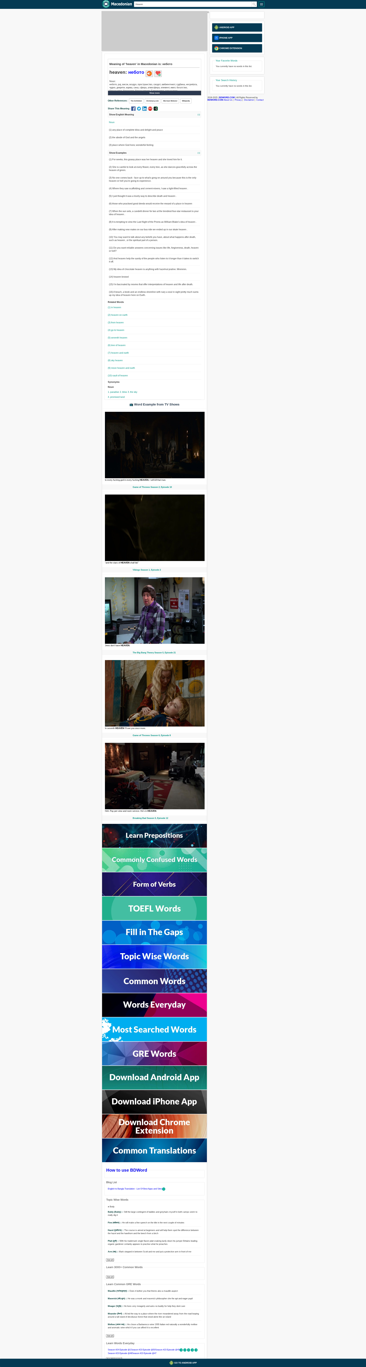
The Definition (136, 101)
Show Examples (154, 153)
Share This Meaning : (119, 108)
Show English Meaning (154, 114)
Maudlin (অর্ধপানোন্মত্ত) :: (119, 1291)
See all (110, 1260)
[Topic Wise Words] (154, 968)
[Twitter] (139, 110)
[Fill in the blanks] (154, 943)
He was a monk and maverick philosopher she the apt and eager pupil (150, 1298)
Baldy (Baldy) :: (116, 1212)
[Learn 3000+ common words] (154, 992)
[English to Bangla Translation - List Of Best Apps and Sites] (163, 1190)
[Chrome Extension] (154, 1137)
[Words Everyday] (154, 1016)
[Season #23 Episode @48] (192, 1351)
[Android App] (154, 1089)
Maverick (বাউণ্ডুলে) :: (118, 1298)
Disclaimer (249, 100)
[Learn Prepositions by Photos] (154, 847)
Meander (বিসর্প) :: (116, 1313)
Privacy (238, 100)
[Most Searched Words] (154, 1040)
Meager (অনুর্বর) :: (116, 1306)
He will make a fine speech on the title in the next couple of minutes (146, 1222)
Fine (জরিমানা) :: (115, 1222)
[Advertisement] (154, 31)
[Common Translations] (154, 1161)
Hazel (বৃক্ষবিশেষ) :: (116, 1230)
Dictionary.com (152, 101)
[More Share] (156, 110)
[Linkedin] (145, 110)
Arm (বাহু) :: (113, 1251)
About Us (228, 100)
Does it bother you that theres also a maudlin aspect (143, 1291)
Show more (154, 93)
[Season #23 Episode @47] (196, 1351)
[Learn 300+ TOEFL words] (154, 919)
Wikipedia (186, 101)
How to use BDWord (126, 1170)
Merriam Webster (170, 101)
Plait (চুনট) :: (114, 1241)
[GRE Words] (154, 1064)
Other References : (118, 100)
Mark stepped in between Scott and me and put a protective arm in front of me (149, 1251)
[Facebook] (134, 110)
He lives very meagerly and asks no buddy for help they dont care (146, 1306)
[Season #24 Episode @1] (181, 1351)
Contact (260, 100)
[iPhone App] (154, 1113)
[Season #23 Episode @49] (189, 1351)
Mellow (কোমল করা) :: (117, 1324)
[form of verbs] (154, 895)
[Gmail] (151, 110)
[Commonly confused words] (154, 871)
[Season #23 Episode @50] (185, 1351)
